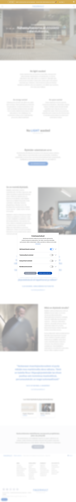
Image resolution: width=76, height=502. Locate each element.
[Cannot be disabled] (52, 249)
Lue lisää (61, 2)
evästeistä (37, 244)
